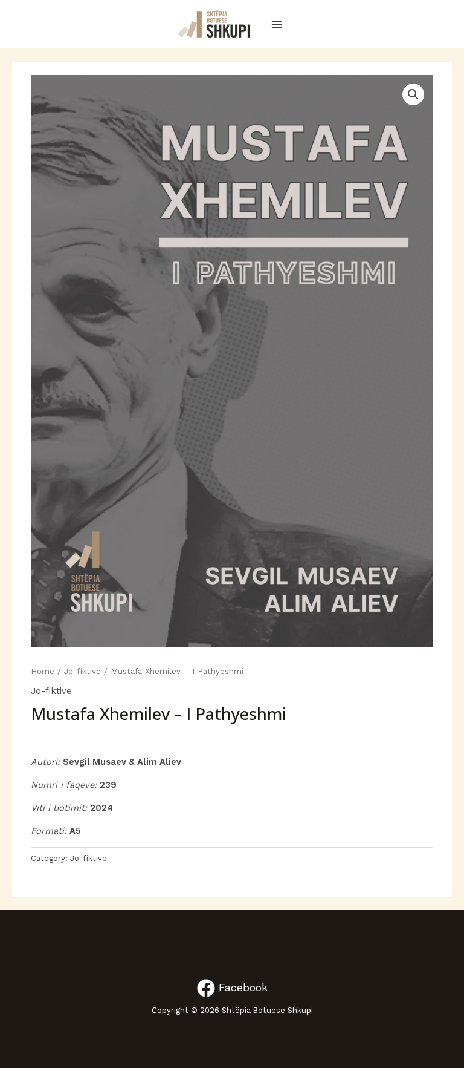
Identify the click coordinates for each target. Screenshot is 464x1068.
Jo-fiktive (82, 671)
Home (42, 671)
